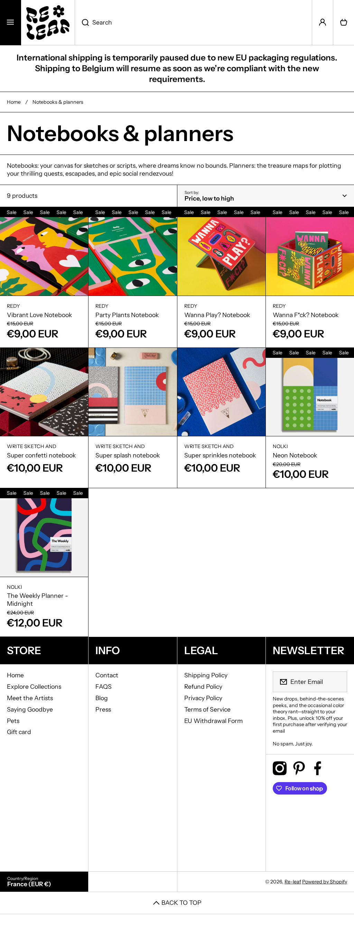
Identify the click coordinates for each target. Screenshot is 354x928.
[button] (343, 22)
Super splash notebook (127, 455)
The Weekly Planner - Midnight (37, 599)
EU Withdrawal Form (213, 720)
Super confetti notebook (41, 455)
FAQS (103, 686)
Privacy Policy (203, 698)
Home (14, 102)
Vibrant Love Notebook (39, 314)
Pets (13, 720)
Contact (106, 675)
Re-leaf (293, 882)
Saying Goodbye (30, 709)
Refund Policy (203, 686)
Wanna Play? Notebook (217, 314)
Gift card (19, 731)
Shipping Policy (205, 675)
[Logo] (48, 22)
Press (103, 709)
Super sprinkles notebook (220, 455)
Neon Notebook (295, 455)
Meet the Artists (30, 698)
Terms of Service (207, 709)
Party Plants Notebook (127, 314)
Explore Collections (34, 686)
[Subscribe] (337, 681)
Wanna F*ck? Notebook (305, 314)
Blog (101, 698)
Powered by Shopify (324, 882)
